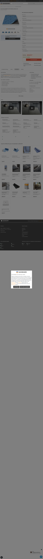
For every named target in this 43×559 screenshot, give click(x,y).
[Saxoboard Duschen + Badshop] (21, 272)
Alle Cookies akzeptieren (24, 286)
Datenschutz (13, 282)
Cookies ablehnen (14, 283)
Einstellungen (13, 284)
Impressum (19, 282)
